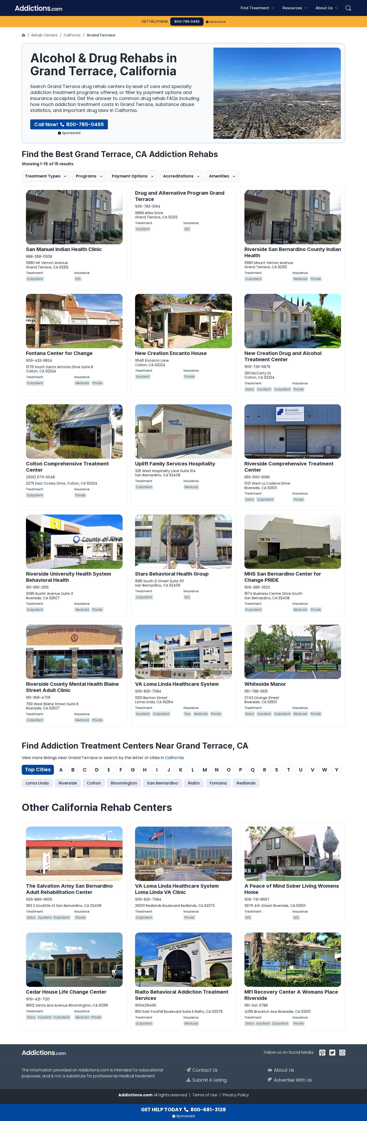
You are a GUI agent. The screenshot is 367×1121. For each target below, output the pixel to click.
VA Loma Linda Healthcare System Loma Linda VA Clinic (177, 889)
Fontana (218, 783)
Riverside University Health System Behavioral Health (68, 577)
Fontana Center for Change (59, 353)
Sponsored (217, 21)
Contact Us (205, 1070)
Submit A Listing (209, 1080)
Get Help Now (155, 21)
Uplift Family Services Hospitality (175, 464)
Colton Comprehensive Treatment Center (67, 467)
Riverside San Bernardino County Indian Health (292, 252)
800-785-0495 (186, 21)
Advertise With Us (293, 1080)
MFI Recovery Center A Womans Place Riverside (291, 995)
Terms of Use (204, 1095)
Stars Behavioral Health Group (172, 574)
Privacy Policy (236, 1095)
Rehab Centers (44, 35)
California (72, 35)
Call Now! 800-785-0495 (69, 124)
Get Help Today (183, 1109)
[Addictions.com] (24, 35)
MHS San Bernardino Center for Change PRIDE (282, 577)
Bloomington (124, 783)
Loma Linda (37, 783)
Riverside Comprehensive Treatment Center (289, 467)
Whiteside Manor (265, 684)
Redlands (246, 783)
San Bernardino (162, 783)
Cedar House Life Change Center (66, 992)
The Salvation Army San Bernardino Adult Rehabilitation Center (69, 889)
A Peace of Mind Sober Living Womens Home (291, 889)
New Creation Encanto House (171, 353)
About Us (284, 1070)
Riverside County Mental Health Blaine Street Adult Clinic (72, 687)
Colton (94, 783)
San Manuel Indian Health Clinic (64, 249)
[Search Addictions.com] (348, 8)
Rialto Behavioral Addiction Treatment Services (181, 995)
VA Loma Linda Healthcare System (177, 684)
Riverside (68, 783)
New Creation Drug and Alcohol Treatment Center (283, 356)
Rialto (194, 783)
